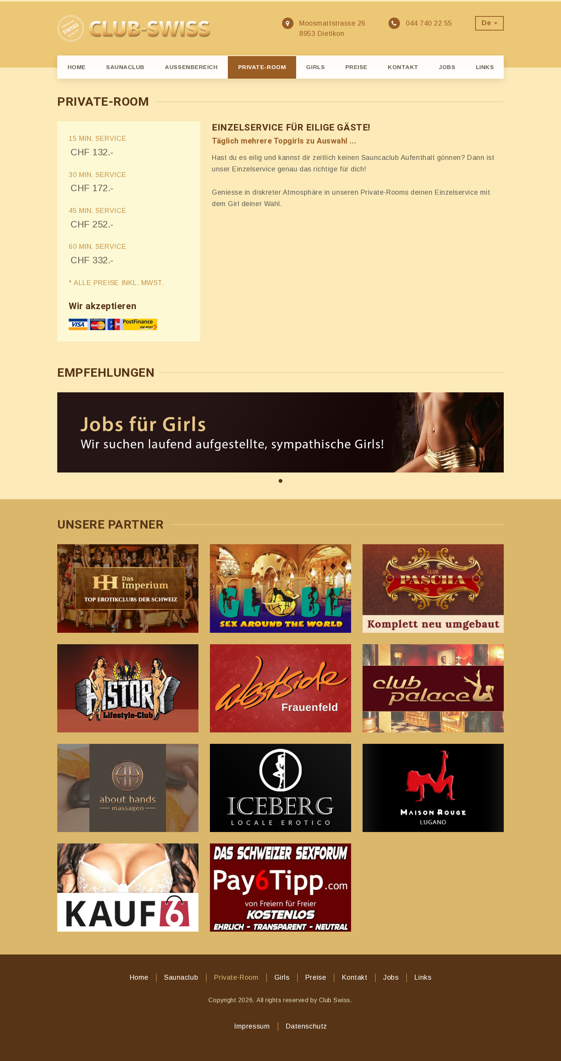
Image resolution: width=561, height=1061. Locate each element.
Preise (356, 67)
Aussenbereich (191, 67)
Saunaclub (125, 67)
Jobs (447, 67)
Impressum (252, 1026)
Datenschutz (306, 1026)
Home (77, 67)
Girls (315, 67)
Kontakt (403, 67)
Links (485, 67)
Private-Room (262, 67)
